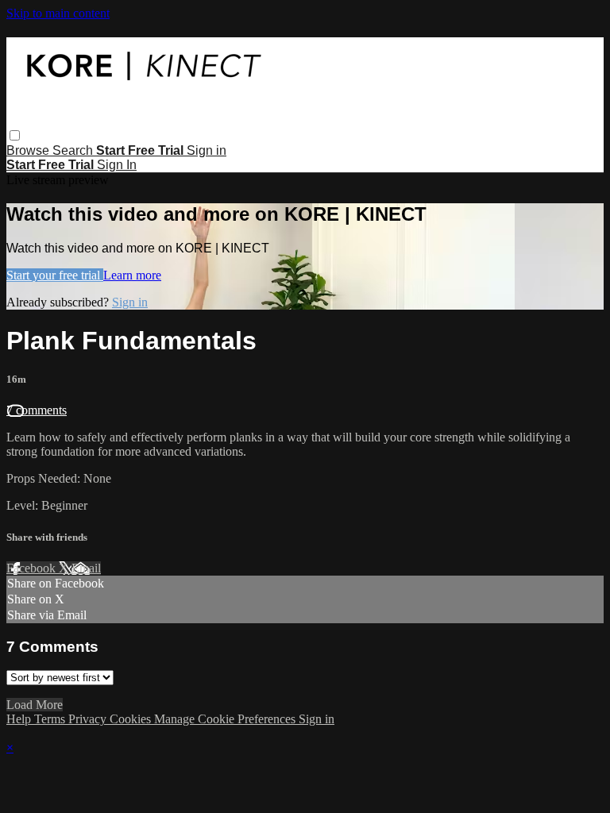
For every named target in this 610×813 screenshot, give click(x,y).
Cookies (132, 719)
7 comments (36, 410)
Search (74, 150)
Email (86, 568)
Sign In (117, 164)
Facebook (32, 568)
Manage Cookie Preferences (226, 719)
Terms (51, 719)
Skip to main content (58, 13)
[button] (15, 135)
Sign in (206, 150)
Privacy (89, 719)
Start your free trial (54, 275)
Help (20, 719)
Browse (29, 150)
